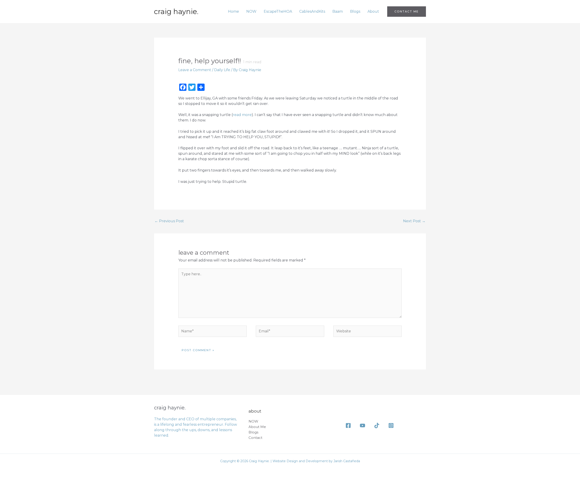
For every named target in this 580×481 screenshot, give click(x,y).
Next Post (414, 221)
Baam (337, 11)
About (373, 11)
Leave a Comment (194, 70)
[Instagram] (391, 425)
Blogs (355, 11)
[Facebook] (348, 425)
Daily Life (222, 70)
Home (233, 11)
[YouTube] (362, 425)
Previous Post (169, 221)
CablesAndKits (312, 11)
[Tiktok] (376, 425)
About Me (257, 427)
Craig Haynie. (176, 11)
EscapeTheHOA (278, 11)
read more (242, 115)
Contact (255, 437)
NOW (251, 11)
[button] (406, 11)
